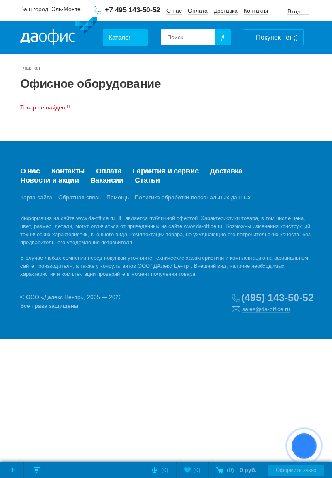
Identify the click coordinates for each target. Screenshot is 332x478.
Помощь (117, 197)
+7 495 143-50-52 (132, 10)
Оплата (198, 10)
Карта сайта (36, 197)
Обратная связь (79, 197)
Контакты (256, 10)
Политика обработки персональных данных (193, 197)
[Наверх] (12, 470)
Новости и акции (49, 180)
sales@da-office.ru (266, 309)
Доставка (226, 10)
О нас (174, 10)
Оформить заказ (296, 470)
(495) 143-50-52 (277, 297)
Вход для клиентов (298, 12)
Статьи (147, 180)
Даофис (58, 33)
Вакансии (107, 180)
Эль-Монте (66, 9)
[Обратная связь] (36, 470)
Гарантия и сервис (165, 171)
